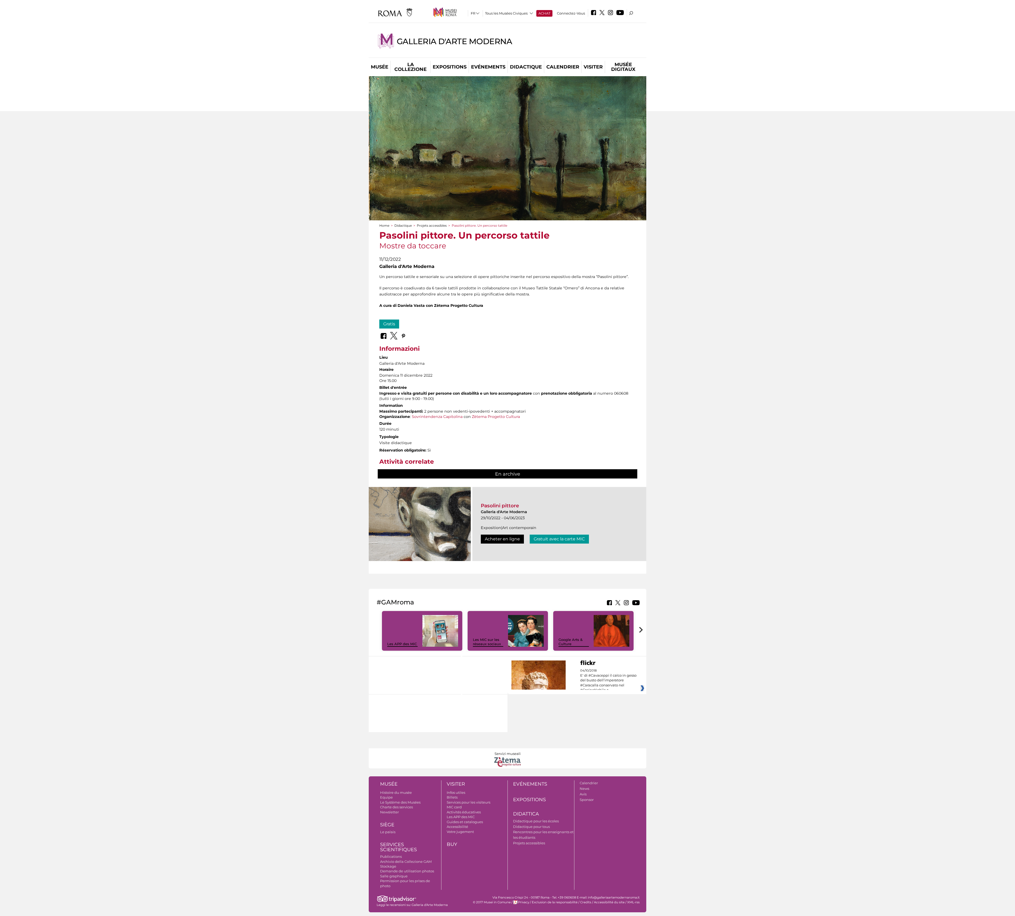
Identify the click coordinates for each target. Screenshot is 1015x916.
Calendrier (562, 67)
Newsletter (389, 812)
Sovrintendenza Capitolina (437, 416)
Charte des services (396, 807)
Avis (583, 794)
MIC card (454, 807)
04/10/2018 (608, 680)
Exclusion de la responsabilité (555, 902)
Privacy (523, 902)
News (584, 788)
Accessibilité (457, 826)
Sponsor (587, 799)
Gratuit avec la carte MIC (559, 538)
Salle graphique (394, 876)
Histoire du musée (396, 792)
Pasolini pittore (500, 506)
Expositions (450, 67)
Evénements (488, 67)
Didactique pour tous (531, 826)
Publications (391, 856)
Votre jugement (460, 832)
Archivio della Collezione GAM (406, 861)
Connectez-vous (571, 13)
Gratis (389, 323)
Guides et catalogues (465, 822)
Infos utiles (456, 792)
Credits (585, 902)
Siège (387, 824)
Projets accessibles (432, 225)
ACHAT (544, 13)
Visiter (593, 67)
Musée (379, 67)
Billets (452, 797)
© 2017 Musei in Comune (492, 902)
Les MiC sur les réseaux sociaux (487, 641)
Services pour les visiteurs (468, 802)
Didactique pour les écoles (536, 821)
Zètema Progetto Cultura (496, 416)
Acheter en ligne (502, 538)
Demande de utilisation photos (407, 871)
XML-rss (633, 902)
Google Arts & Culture (571, 641)
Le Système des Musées (400, 802)
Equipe (386, 797)
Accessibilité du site (609, 902)
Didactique (526, 67)
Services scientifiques (398, 847)
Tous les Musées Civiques (506, 13)
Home (384, 225)
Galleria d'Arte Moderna (454, 41)
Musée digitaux (623, 67)
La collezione (410, 67)
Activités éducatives (464, 812)
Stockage (388, 866)
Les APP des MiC (402, 644)
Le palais (387, 832)
